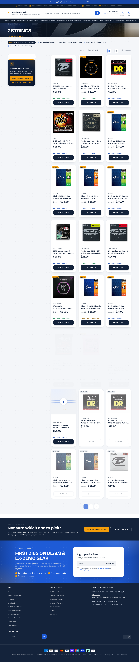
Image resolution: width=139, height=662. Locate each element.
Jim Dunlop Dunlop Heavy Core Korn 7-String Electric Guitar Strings (61, 426)
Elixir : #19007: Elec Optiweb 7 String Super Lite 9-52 (63, 197)
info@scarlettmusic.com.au (114, 597)
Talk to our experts (121, 529)
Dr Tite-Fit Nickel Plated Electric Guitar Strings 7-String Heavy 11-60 (118, 422)
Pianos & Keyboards (15, 596)
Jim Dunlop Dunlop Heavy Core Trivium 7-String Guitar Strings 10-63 (118, 369)
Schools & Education (57, 596)
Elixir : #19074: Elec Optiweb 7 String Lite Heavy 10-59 (62, 481)
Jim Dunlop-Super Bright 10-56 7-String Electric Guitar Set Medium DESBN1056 (117, 481)
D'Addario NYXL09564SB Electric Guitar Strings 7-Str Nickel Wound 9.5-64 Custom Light (63, 307)
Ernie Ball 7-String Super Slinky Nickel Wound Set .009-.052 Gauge (90, 364)
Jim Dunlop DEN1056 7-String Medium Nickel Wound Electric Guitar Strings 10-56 (91, 252)
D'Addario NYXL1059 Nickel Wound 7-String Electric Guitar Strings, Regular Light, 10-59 (91, 87)
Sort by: (82, 50)
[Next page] (96, 506)
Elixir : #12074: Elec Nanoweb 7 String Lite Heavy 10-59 (90, 481)
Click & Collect (55, 607)
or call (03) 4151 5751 (21, 83)
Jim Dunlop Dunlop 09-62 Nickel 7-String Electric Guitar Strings (118, 252)
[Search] (97, 13)
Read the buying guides (96, 529)
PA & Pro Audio (13, 599)
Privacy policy (87, 654)
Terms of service (122, 654)
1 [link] (85, 506)
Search (52, 610)
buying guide (21, 78)
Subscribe (110, 563)
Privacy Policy (84, 570)
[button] (6, 21)
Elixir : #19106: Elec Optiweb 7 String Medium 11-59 (116, 142)
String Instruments (14, 614)
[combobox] (69, 13)
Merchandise (12, 625)
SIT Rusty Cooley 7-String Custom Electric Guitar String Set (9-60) (63, 252)
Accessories (12, 622)
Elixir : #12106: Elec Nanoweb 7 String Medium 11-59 (89, 197)
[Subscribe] (44, 636)
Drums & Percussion (15, 618)
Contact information (70, 657)
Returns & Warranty (56, 603)
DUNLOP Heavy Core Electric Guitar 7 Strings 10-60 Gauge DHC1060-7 (62, 87)
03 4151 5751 (97, 597)
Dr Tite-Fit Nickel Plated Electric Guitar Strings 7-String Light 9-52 (117, 87)
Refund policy (98, 654)
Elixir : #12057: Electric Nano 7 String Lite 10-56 (91, 307)
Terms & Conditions (103, 568)
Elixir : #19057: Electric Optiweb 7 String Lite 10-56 (118, 197)
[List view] (116, 51)
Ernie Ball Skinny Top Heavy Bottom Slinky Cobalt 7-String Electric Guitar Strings (63, 364)
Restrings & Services (57, 592)
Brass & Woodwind (14, 610)
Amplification (12, 603)
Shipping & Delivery (56, 599)
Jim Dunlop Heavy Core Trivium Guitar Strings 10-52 (91, 142)
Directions (96, 594)
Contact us (53, 614)
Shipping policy (109, 654)
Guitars (10, 592)
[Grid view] (109, 51)
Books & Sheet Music (15, 607)
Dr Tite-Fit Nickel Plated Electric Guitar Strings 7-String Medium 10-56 (90, 422)
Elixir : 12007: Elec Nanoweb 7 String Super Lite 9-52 (116, 307)
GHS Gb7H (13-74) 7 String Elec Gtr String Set (62, 142)
